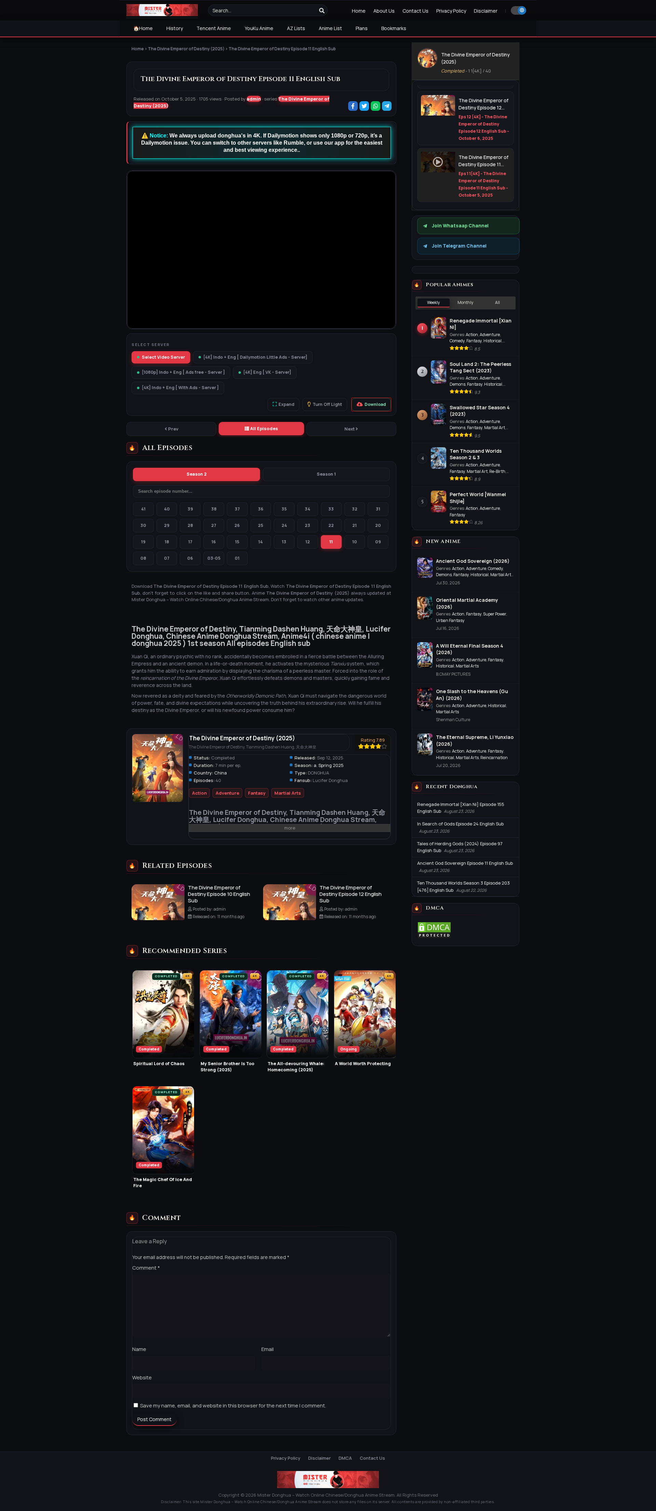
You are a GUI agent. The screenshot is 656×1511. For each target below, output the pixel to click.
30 (143, 525)
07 (166, 558)
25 (260, 525)
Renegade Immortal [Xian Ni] (480, 324)
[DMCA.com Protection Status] (434, 937)
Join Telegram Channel (459, 246)
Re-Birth (497, 471)
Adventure (227, 793)
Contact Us (415, 11)
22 (331, 525)
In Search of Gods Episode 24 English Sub (460, 824)
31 (378, 509)
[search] (322, 10)
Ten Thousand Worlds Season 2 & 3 (476, 454)
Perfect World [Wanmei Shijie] (478, 497)
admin (254, 99)
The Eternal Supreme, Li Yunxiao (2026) (475, 740)
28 (190, 525)
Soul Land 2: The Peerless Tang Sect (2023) (480, 367)
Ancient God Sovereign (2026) (472, 561)
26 (237, 525)
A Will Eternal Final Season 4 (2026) (469, 649)
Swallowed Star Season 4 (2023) (480, 410)
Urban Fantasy (450, 620)
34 (307, 509)
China (220, 773)
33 (331, 509)
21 (354, 525)
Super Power (494, 614)
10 (354, 542)
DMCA (345, 1458)
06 (190, 558)
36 (260, 509)
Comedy (457, 341)
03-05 (213, 558)
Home (359, 11)
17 (190, 542)
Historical (492, 341)
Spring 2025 (331, 765)
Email (267, 1349)
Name (139, 1349)
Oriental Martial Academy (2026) (467, 603)
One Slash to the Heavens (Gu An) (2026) (472, 694)
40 (167, 509)
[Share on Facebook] (353, 106)
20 (378, 525)
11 (331, 542)
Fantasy (256, 793)
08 (143, 558)
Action (199, 793)
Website (142, 1377)
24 (284, 525)
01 (237, 558)
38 (214, 509)
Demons (457, 384)
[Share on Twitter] (364, 106)
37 (237, 509)
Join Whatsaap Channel (460, 226)
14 (260, 542)
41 (143, 509)
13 (284, 542)
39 (190, 509)
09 (378, 542)
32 (354, 509)
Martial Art (494, 427)
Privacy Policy (451, 11)
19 (143, 542)
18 (167, 542)
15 (237, 542)
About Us (384, 11)
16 (213, 542)
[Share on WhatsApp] (376, 106)
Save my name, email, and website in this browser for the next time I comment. (233, 1405)
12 (307, 542)
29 (166, 525)
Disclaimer (485, 11)
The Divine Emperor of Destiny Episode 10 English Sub (219, 894)
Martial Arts (287, 793)
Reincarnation (494, 757)
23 (307, 525)
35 (284, 509)
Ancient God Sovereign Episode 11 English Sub (465, 863)
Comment (146, 1267)
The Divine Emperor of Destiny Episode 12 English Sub (350, 894)
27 (213, 525)
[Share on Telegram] (387, 106)
